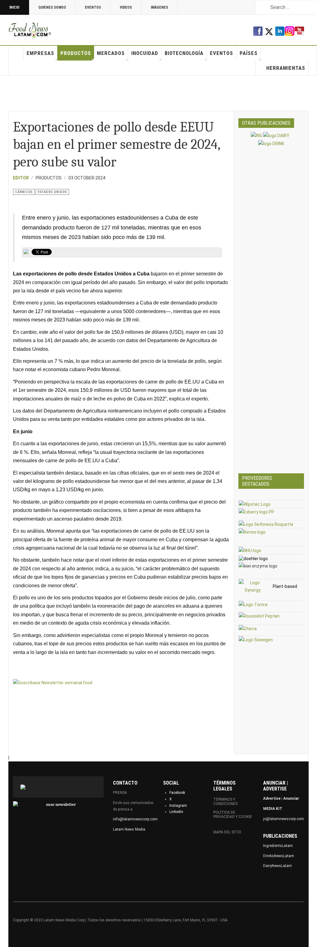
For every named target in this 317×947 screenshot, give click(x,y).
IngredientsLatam (278, 846)
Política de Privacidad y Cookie (232, 814)
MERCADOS (111, 53)
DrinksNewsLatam (278, 856)
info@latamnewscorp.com (135, 819)
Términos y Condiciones (225, 801)
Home (16, 53)
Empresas (40, 53)
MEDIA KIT (272, 809)
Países (249, 53)
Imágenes (159, 7)
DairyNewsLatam (277, 866)
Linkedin (176, 812)
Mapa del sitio (227, 832)
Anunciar (291, 798)
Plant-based (285, 586)
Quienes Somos (52, 7)
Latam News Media (129, 829)
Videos (126, 7)
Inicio (14, 7)
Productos (75, 53)
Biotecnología (184, 53)
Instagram (178, 805)
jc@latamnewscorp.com (283, 819)
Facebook (177, 792)
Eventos (93, 7)
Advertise (271, 798)
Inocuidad (144, 53)
